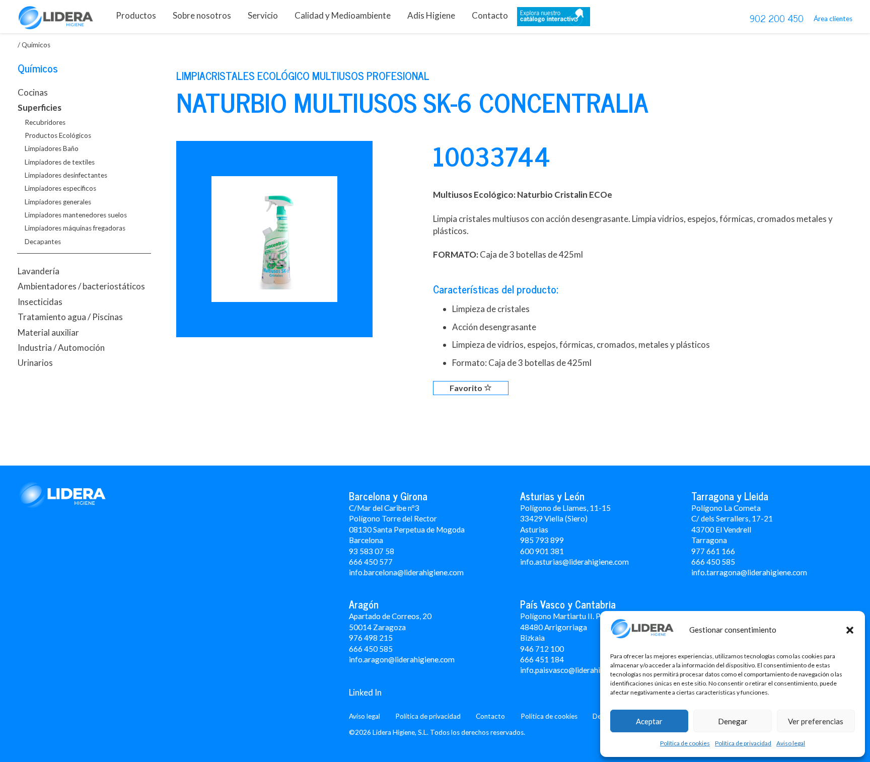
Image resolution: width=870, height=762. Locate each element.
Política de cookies (685, 743)
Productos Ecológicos (58, 135)
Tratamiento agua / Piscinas (70, 317)
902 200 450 (777, 18)
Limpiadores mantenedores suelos (76, 215)
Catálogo (553, 19)
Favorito (467, 388)
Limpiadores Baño (52, 148)
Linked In (365, 692)
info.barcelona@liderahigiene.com (406, 572)
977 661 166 (713, 551)
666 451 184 (542, 659)
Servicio (263, 15)
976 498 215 (371, 637)
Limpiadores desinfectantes (66, 175)
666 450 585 (371, 648)
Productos (136, 15)
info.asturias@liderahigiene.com (574, 561)
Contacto (490, 15)
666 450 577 (371, 561)
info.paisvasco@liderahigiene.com (577, 669)
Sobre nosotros (202, 15)
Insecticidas (40, 301)
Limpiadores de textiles (60, 162)
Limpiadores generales (58, 202)
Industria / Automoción (61, 347)
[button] (850, 630)
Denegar (733, 721)
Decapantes (43, 242)
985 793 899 (542, 540)
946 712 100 (542, 648)
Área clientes (833, 19)
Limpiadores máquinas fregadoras (75, 228)
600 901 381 (542, 551)
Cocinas (33, 92)
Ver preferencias (815, 721)
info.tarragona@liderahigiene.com (749, 572)
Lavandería (38, 271)
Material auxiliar (48, 332)
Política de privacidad (743, 743)
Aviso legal (790, 743)
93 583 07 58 (371, 551)
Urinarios (35, 362)
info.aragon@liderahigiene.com (402, 659)
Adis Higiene (431, 15)
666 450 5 (708, 561)
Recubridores (45, 122)
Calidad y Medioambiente (343, 15)
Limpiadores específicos (60, 188)
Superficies (39, 107)
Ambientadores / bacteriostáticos (81, 286)
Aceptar (649, 721)
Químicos (38, 68)
